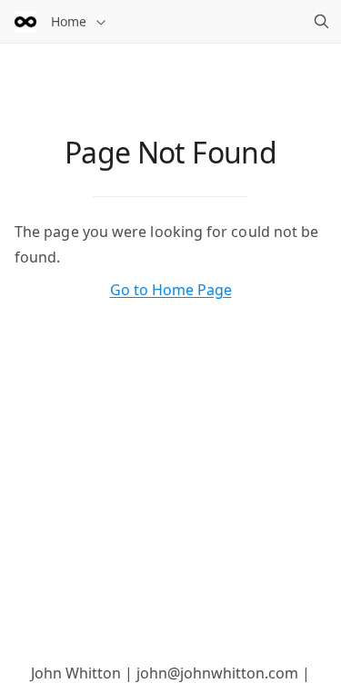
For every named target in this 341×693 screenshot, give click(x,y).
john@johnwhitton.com (217, 673)
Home (68, 21)
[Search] (321, 22)
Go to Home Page (171, 290)
